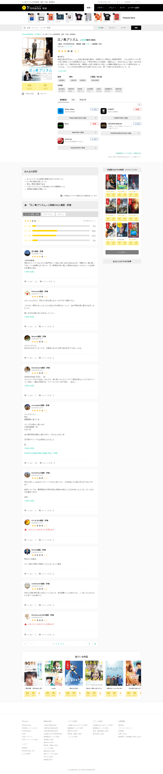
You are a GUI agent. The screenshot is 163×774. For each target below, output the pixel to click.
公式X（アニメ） (27, 737)
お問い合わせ (122, 734)
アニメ (111, 8)
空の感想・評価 (37, 251)
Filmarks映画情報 (27, 34)
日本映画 (38, 34)
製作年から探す (49, 742)
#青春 (39, 453)
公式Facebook (26, 731)
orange (54, 688)
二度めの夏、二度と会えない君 (33, 688)
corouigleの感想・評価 (40, 405)
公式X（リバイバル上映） (30, 739)
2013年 (84, 40)
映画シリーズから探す (51, 754)
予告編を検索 (29, 93)
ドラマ (99, 8)
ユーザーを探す (134, 8)
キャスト (112, 28)
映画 (88, 8)
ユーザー (123, 28)
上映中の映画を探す (50, 725)
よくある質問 (26, 754)
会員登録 (127, 2)
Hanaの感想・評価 (39, 550)
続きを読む (63, 71)
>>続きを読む (29, 272)
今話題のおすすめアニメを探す (103, 725)
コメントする (47, 281)
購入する (43, 93)
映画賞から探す (49, 739)
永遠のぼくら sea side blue (114, 688)
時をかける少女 (74, 688)
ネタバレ (61, 214)
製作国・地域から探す (51, 745)
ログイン (138, 2)
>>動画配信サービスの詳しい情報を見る (128, 153)
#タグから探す (48, 757)
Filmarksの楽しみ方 (104, 2)
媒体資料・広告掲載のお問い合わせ (129, 737)
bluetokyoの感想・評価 (41, 368)
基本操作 (25, 748)
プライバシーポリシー (125, 728)
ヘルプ (117, 2)
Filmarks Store (26, 725)
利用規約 (121, 731)
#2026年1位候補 (30, 453)
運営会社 (121, 725)
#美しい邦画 (52, 453)
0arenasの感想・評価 (40, 291)
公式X (24, 734)
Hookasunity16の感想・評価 (43, 615)
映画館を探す (48, 759)
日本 (88, 44)
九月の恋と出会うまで (135, 688)
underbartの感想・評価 (41, 584)
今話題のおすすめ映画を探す (53, 734)
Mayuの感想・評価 (39, 336)
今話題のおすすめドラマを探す (78, 725)
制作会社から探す (98, 734)
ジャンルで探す (49, 748)
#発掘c (44, 453)
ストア (122, 8)
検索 (136, 28)
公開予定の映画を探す (51, 728)
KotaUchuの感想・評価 (41, 473)
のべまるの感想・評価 (40, 520)
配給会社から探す (49, 751)
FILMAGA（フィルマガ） (30, 728)
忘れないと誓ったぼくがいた (94, 688)
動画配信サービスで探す (52, 737)
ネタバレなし (48, 214)
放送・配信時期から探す (101, 731)
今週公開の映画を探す (51, 731)
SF (71, 46)
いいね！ (30, 281)
